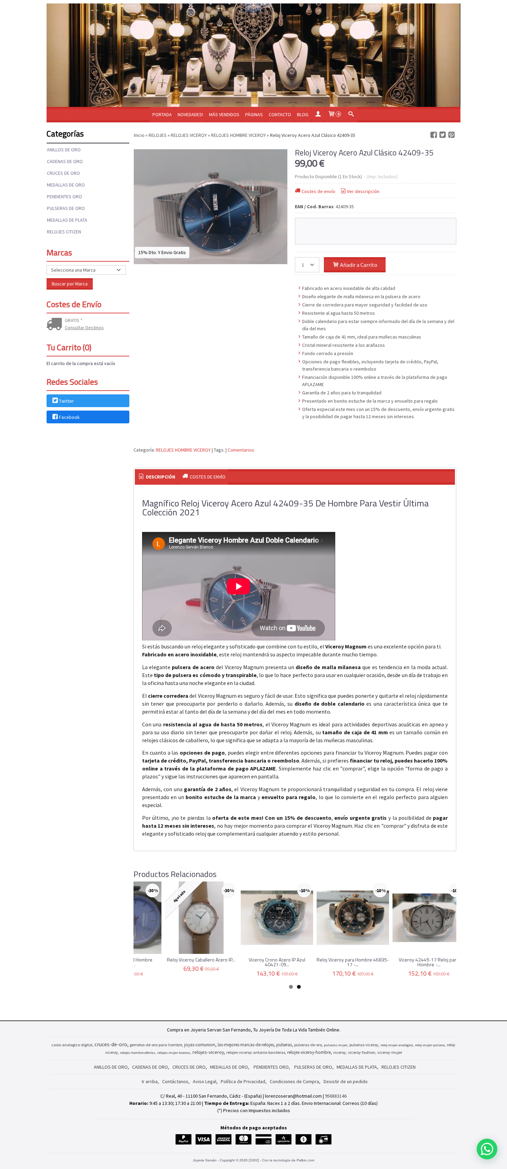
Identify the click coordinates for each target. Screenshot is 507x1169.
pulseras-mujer (335, 1045)
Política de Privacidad (243, 1081)
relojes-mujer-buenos (173, 1052)
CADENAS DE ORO (65, 161)
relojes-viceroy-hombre (309, 1052)
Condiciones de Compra (294, 1081)
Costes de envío (318, 191)
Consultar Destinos (84, 327)
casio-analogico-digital (71, 1044)
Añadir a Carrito (358, 264)
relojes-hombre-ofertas (137, 1052)
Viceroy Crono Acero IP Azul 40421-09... (277, 962)
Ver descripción (363, 191)
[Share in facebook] (433, 135)
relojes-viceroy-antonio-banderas (255, 1052)
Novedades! (190, 114)
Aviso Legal (204, 1081)
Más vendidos (224, 114)
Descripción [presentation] (160, 477)
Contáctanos (175, 1081)
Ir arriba (150, 1081)
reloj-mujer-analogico (396, 1045)
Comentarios (241, 450)
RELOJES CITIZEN (64, 232)
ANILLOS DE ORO (64, 150)
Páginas (254, 114)
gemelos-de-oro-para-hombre (156, 1044)
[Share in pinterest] (451, 135)
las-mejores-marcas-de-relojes (246, 1045)
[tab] (156, 477)
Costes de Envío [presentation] (207, 477)
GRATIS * (73, 320)
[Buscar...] (350, 114)
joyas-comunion (199, 1045)
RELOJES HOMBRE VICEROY (183, 450)
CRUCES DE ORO (63, 173)
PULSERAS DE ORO (66, 208)
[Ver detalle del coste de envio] (56, 325)
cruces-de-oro (111, 1044)
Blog (302, 114)
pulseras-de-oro (308, 1044)
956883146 (336, 1096)
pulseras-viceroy (363, 1044)
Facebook (69, 417)
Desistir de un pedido (346, 1081)
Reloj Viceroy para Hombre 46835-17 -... (353, 962)
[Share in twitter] (442, 135)
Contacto (280, 114)
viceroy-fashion (361, 1052)
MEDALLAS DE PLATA (67, 220)
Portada (162, 114)
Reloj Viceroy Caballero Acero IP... (201, 959)
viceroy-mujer (389, 1052)
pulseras (284, 1045)
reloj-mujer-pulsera (430, 1045)
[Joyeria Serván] (253, 55)
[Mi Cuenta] (318, 114)
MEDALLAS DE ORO (66, 185)
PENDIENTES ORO (64, 196)
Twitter (66, 401)
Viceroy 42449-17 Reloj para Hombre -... (429, 962)
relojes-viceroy (208, 1052)
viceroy (339, 1052)
